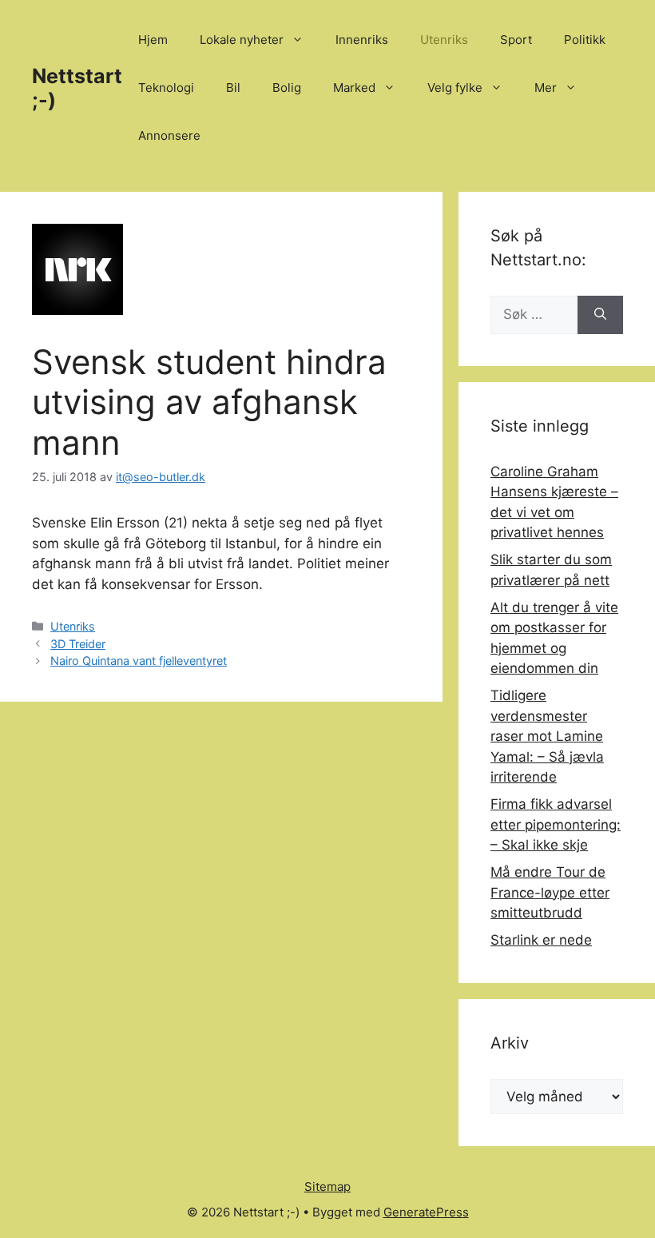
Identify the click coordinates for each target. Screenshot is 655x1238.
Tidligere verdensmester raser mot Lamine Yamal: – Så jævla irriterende (547, 736)
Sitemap (327, 1186)
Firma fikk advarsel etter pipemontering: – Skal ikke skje (555, 824)
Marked (354, 87)
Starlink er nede (541, 940)
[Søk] (600, 315)
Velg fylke (454, 87)
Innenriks (361, 39)
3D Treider (77, 644)
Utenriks (444, 39)
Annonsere (169, 135)
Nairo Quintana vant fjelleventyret (138, 660)
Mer (545, 87)
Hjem (153, 39)
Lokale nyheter (242, 39)
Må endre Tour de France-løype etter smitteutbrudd (549, 892)
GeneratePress (426, 1212)
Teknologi (166, 87)
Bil (233, 87)
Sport (516, 39)
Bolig (286, 87)
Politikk (584, 39)
